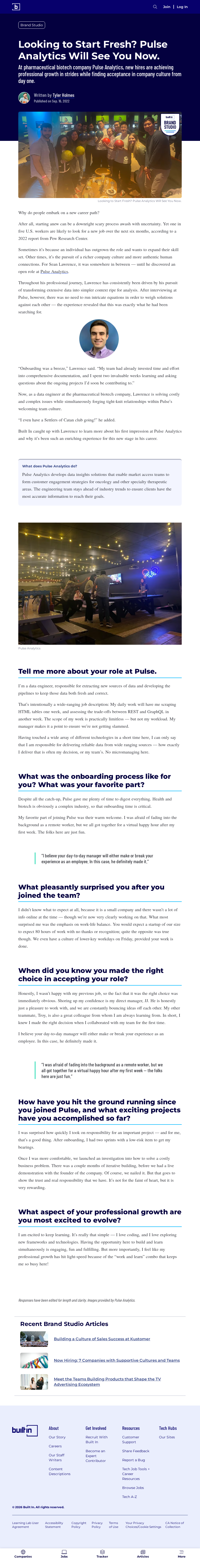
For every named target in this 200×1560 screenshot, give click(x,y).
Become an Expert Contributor (96, 1456)
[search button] (155, 7)
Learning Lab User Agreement (25, 1525)
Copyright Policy (78, 1525)
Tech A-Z (129, 1497)
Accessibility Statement (54, 1525)
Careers (55, 1446)
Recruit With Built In (97, 1439)
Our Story (57, 1437)
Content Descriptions (59, 1471)
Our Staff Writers (56, 1457)
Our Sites (167, 1437)
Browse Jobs (133, 1488)
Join (166, 7)
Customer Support (130, 1439)
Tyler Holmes (63, 95)
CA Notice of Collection (174, 1525)
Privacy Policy (97, 1525)
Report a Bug (133, 1460)
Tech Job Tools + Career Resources (136, 1474)
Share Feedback (135, 1451)
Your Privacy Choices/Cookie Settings (143, 1525)
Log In (182, 7)
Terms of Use (113, 1525)
